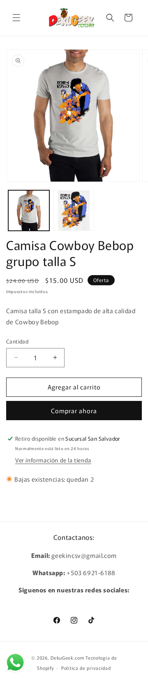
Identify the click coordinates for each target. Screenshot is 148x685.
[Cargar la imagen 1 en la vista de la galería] (28, 210)
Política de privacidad (86, 668)
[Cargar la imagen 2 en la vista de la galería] (74, 210)
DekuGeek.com (67, 657)
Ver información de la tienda (53, 460)
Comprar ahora (74, 410)
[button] (16, 18)
